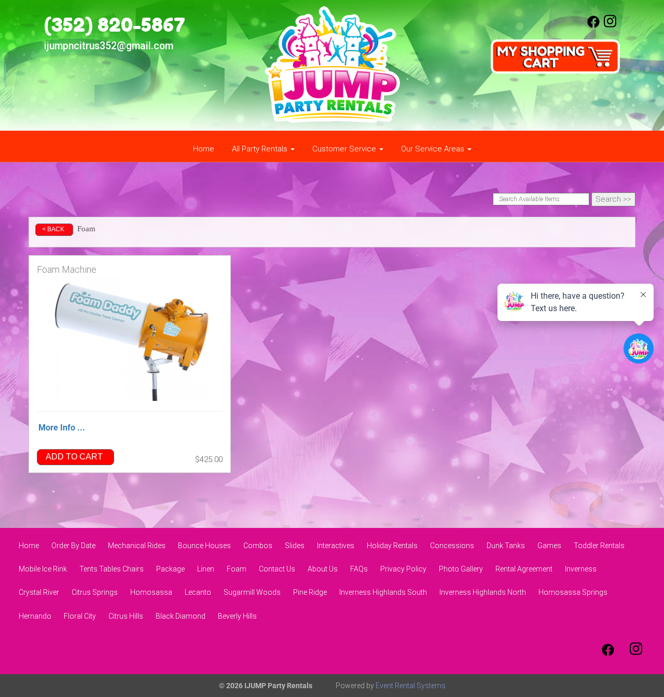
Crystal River (39, 592)
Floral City (80, 616)
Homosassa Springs (572, 592)
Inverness (581, 569)
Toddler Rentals (599, 545)
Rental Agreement (523, 569)
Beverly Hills (237, 616)
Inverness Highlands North (482, 592)
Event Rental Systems (411, 685)
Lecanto (198, 592)
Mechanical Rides (136, 545)
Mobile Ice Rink (43, 569)
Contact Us (277, 569)
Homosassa (151, 592)
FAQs (359, 569)
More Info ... (61, 428)
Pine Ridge (310, 592)
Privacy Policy (403, 569)
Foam (236, 569)
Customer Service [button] (345, 149)
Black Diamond (180, 616)
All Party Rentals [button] (260, 149)
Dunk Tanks (506, 545)
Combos (257, 545)
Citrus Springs (95, 592)
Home (203, 149)
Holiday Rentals (392, 545)
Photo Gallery (461, 569)
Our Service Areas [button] (433, 149)
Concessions (452, 545)
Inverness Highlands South (383, 592)
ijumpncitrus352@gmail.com (108, 46)
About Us (323, 569)
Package (170, 569)
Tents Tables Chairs (111, 569)
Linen (205, 569)
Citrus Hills (125, 616)
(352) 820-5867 (114, 24)
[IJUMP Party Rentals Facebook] (593, 25)
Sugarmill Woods (252, 592)
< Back (53, 229)
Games (549, 545)
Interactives (335, 545)
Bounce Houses (204, 545)
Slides (295, 545)
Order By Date (73, 545)
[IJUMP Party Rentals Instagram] (610, 25)
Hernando (35, 616)
